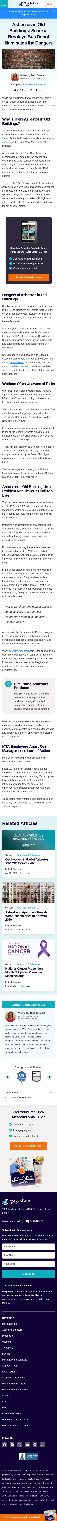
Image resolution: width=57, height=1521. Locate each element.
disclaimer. (28, 1504)
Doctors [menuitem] (6, 1353)
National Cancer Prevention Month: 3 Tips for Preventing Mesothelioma (24, 972)
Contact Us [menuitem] (8, 1401)
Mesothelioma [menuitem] (9, 1324)
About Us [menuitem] (7, 1395)
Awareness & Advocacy (34, 84)
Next (49, 1077)
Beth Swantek (38, 75)
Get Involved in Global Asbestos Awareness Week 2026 (26, 861)
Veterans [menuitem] (6, 1342)
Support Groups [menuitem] (10, 1365)
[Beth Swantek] (10, 1016)
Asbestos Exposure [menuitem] (12, 1330)
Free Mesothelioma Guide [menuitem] (15, 1425)
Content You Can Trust (28, 1004)
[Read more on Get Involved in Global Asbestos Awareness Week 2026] (28, 840)
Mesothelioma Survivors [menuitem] (14, 1359)
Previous (7, 1077)
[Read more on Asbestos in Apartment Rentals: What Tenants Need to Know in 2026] (28, 893)
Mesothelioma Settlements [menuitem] (16, 1389)
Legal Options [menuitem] (9, 1371)
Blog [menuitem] (4, 1407)
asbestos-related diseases (15, 366)
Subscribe (28, 1274)
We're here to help (22, 1221)
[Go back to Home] (28, 1201)
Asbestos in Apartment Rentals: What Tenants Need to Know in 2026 (26, 915)
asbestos (7, 142)
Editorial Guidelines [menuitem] (12, 1413)
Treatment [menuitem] (7, 1348)
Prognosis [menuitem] (7, 1336)
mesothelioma (17, 362)
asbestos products (18, 651)
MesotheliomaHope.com (28, 3)
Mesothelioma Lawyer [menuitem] (13, 1383)
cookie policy (12, 1504)
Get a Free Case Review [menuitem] (15, 1419)
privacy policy (39, 1500)
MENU (3, 6)
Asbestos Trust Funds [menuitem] (13, 1377)
